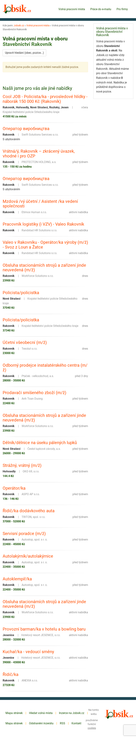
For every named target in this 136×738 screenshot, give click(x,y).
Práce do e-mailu (100, 9)
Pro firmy (122, 9)
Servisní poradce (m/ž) (24, 533)
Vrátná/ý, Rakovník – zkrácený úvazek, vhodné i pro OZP (39, 153)
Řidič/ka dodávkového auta (29, 510)
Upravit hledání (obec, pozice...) (24, 52)
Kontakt (76, 723)
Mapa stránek (14, 713)
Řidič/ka (10, 674)
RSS (62, 723)
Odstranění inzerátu (41, 723)
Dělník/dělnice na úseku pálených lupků (40, 442)
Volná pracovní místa (71, 9)
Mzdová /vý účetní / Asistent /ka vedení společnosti (40, 204)
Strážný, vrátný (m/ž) (22, 465)
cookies (92, 728)
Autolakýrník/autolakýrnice (28, 556)
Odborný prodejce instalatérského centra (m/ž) (45, 367)
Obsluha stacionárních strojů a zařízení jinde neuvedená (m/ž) (44, 267)
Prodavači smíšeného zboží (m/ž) (34, 392)
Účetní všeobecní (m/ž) (25, 342)
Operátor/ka (14, 488)
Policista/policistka (21, 292)
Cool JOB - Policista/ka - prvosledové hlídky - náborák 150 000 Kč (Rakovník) (45, 99)
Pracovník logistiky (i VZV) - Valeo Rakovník (43, 224)
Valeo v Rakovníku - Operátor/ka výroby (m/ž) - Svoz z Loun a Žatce (45, 244)
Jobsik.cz (19, 25)
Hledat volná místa (41, 713)
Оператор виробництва (26, 128)
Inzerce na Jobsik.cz (71, 713)
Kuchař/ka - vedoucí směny (28, 651)
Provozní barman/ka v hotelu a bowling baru (44, 629)
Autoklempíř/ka (17, 579)
